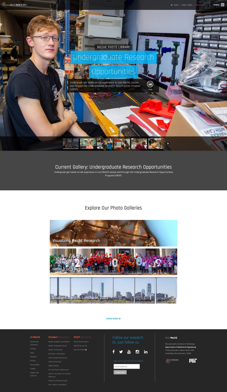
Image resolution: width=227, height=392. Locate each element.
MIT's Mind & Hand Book (57, 385)
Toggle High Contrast (34, 374)
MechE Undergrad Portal (57, 346)
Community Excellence (34, 343)
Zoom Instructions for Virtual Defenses (59, 375)
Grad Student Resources (57, 358)
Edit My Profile (79, 350)
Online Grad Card (54, 362)
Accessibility (34, 365)
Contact (33, 349)
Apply (32, 353)
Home (176, 5)
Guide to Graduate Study (57, 381)
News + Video (187, 5)
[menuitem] (174, 5)
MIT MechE (14, 5)
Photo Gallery (201, 5)
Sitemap (33, 357)
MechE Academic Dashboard (59, 342)
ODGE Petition (53, 366)
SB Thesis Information (56, 354)
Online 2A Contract (55, 350)
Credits (33, 369)
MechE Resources (80, 346)
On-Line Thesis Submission (58, 370)
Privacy (33, 361)
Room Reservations (81, 342)
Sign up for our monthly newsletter (128, 361)
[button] (219, 5)
